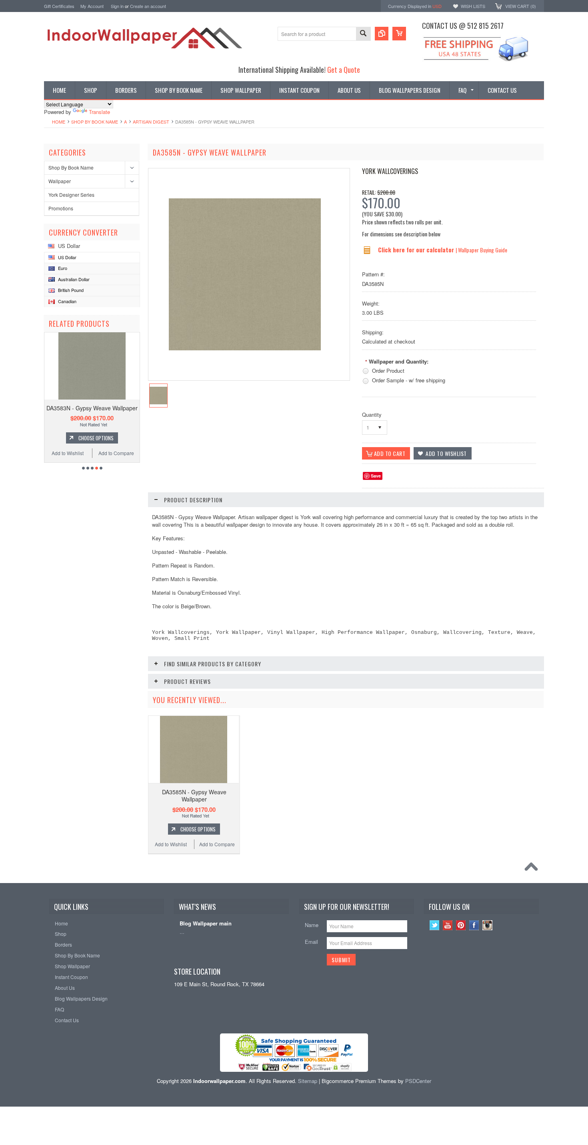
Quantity (372, 414)
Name (311, 925)
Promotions (60, 208)
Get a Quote (343, 69)
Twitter (435, 925)
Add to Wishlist (68, 453)
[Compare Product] (381, 33)
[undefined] (245, 348)
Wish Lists (473, 6)
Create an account (148, 6)
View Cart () (520, 6)
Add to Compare (116, 453)
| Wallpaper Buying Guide (481, 250)
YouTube (448, 925)
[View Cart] (399, 33)
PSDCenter (418, 1081)
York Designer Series (71, 194)
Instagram (487, 925)
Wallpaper (59, 181)
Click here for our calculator (417, 249)
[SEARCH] (363, 34)
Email (311, 941)
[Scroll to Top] (533, 868)
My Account (92, 6)
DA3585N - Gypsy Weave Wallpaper (194, 795)
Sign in (117, 6)
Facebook (474, 925)
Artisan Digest (151, 121)
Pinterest (461, 925)
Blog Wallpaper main (206, 923)
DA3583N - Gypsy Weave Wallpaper (92, 408)
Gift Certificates (59, 6)
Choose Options (96, 438)
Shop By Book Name (94, 121)
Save (376, 476)
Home (58, 121)
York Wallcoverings (390, 171)
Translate (99, 112)
